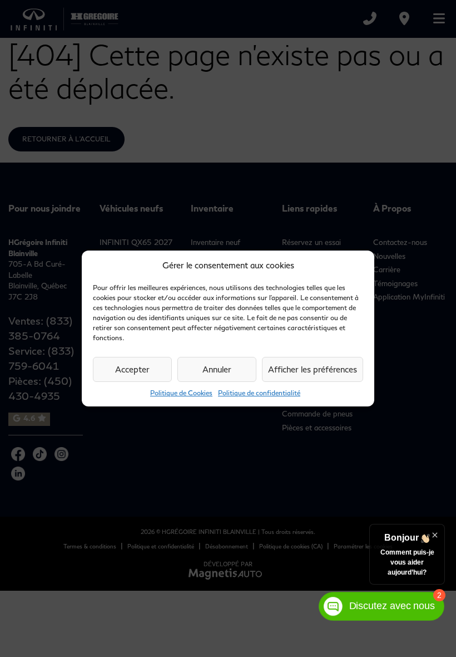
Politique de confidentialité (259, 393)
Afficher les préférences (312, 369)
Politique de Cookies (181, 393)
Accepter (132, 369)
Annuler (216, 369)
